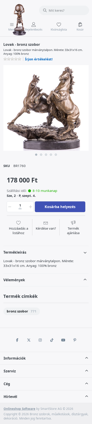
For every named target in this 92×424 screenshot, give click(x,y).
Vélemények (14, 279)
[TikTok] (52, 340)
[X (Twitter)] (29, 340)
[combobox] (64, 10)
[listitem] (46, 108)
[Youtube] (63, 340)
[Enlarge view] (46, 108)
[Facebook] (17, 340)
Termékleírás (14, 252)
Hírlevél (10, 396)
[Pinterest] (75, 340)
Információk (15, 358)
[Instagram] (40, 340)
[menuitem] (21, 311)
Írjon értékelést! (38, 59)
